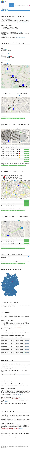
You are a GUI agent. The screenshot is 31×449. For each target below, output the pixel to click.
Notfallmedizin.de (8, 1)
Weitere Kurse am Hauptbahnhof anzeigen (6, 165)
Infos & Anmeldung (23, 374)
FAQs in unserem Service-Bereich (20, 37)
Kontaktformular (23, 398)
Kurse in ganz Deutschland (5, 9)
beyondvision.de (6, 445)
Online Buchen (27, 338)
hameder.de (6, 401)
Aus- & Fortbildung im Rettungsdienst (20, 5)
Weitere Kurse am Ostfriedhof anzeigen (6, 210)
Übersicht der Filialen (21, 118)
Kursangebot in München (5, 8)
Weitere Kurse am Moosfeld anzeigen (6, 263)
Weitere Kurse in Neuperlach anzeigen (6, 248)
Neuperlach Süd (3, 58)
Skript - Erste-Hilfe (20, 32)
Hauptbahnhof (3, 51)
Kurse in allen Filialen (14, 118)
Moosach (2, 48)
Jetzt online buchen (26, 149)
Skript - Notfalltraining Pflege (19, 394)
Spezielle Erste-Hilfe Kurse (5, 10)
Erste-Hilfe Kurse (11, 5)
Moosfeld (2, 62)
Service (27, 5)
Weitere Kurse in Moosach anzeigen (6, 118)
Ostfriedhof (3, 55)
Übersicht (7, 5)
